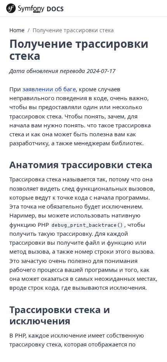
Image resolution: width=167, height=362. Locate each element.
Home (16, 30)
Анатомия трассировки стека (81, 164)
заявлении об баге (49, 89)
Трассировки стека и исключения (59, 315)
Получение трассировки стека (73, 30)
